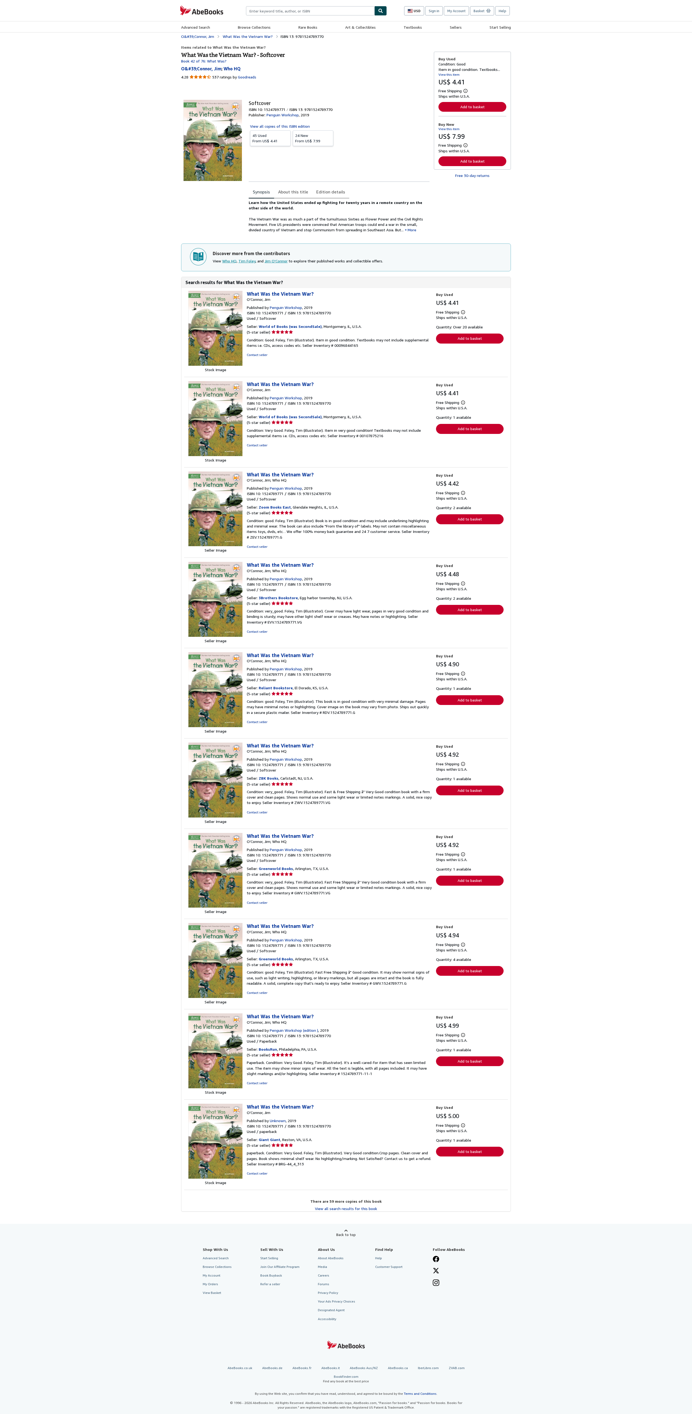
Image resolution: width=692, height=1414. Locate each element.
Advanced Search (195, 27)
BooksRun (268, 1049)
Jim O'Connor (276, 261)
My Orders (210, 1284)
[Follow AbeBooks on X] (436, 1271)
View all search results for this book (346, 1208)
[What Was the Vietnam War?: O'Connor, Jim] (215, 364)
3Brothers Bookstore (278, 597)
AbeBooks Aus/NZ (364, 1368)
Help (502, 11)
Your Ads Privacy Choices (336, 1301)
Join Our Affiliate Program (280, 1267)
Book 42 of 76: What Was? (204, 61)
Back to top (346, 1234)
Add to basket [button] (472, 106)
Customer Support (388, 1267)
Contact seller (257, 355)
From (265, 138)
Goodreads (247, 77)
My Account (456, 11)
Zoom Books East (275, 507)
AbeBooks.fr (301, 1368)
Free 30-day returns (472, 175)
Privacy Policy (328, 1293)
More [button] (412, 230)
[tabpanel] (339, 216)
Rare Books (307, 27)
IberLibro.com (428, 1368)
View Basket (212, 1293)
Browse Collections (254, 27)
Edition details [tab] (330, 192)
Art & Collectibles (360, 27)
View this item (449, 74)
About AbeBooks (331, 1258)
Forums (323, 1284)
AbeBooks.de (272, 1368)
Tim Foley (246, 261)
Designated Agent (331, 1310)
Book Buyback (271, 1275)
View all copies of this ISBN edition (280, 126)
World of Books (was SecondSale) (290, 326)
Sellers (456, 27)
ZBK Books (268, 778)
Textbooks (413, 27)
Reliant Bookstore (276, 687)
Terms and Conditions (420, 1394)
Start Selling (500, 27)
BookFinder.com (346, 1379)
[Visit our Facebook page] (436, 1259)
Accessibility (327, 1319)
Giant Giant (269, 1139)
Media (322, 1267)
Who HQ (229, 261)
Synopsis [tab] (261, 192)
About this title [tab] (293, 192)
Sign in (434, 11)
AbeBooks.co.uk (240, 1368)
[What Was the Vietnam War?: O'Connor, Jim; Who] (215, 544)
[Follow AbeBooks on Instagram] (436, 1283)
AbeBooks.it (330, 1368)
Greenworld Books (276, 868)
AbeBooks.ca (398, 1368)
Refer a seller (270, 1284)
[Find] (381, 10)
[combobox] (310, 10)
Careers (323, 1275)
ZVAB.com (457, 1368)
